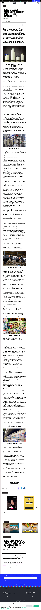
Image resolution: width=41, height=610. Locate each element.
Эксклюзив (4, 0)
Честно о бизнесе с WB (6, 536)
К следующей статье (14, 482)
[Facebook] (25, 489)
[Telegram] (21, 489)
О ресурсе (4, 589)
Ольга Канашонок (7, 552)
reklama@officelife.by (29, 596)
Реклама (14, 0)
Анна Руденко (6, 21)
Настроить (29, 606)
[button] (36, 506)
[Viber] (18, 489)
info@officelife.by (28, 593)
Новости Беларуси (5, 596)
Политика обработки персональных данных (9, 593)
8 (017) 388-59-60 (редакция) (30, 592)
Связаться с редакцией (30, 589)
